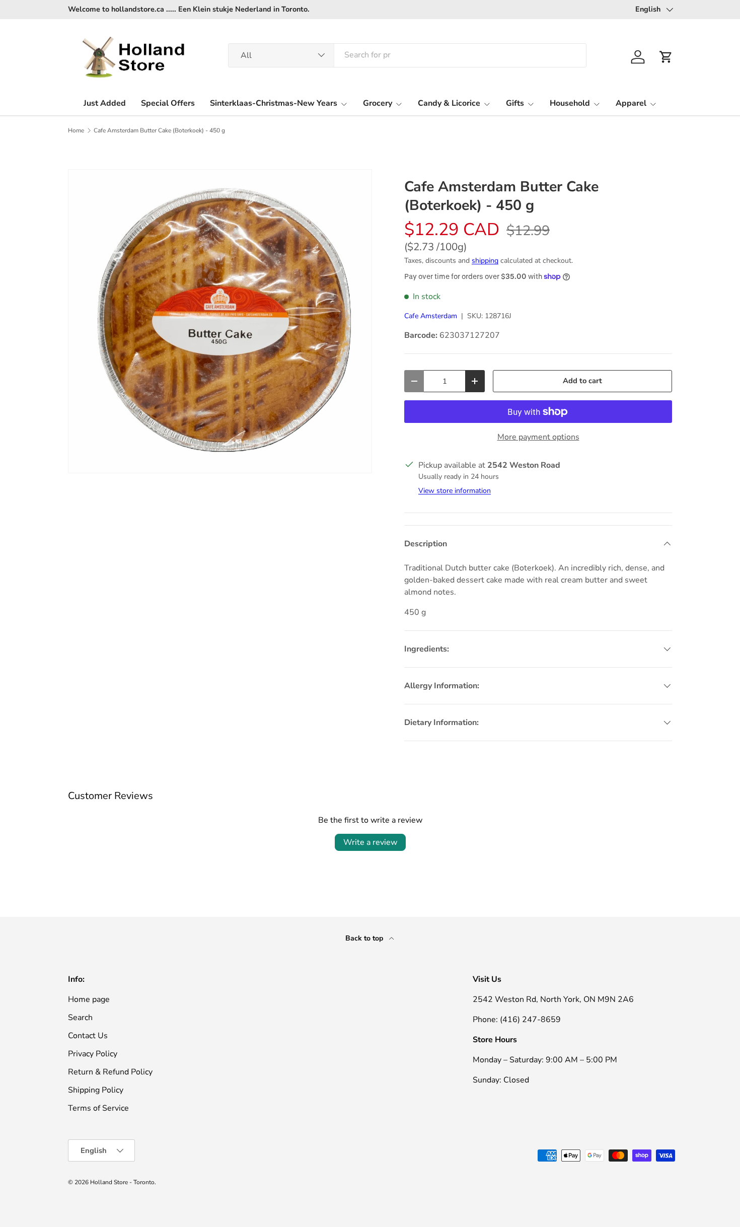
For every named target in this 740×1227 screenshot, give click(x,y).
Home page (89, 999)
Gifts (515, 103)
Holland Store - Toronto (122, 1182)
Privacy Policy (92, 1053)
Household (570, 103)
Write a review (370, 842)
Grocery (377, 103)
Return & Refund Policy (110, 1071)
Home (76, 130)
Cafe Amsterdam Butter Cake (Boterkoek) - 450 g (159, 130)
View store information (454, 490)
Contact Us (88, 1035)
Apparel (631, 103)
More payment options (538, 437)
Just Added (105, 103)
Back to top (365, 938)
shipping (485, 260)
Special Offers (168, 103)
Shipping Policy (95, 1090)
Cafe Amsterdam (430, 316)
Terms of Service (98, 1108)
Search (80, 1017)
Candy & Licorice (449, 103)
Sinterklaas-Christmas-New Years (273, 103)
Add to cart (582, 381)
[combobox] (407, 54)
